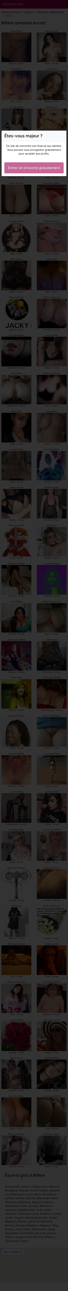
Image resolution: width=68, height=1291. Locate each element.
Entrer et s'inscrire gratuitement (34, 168)
